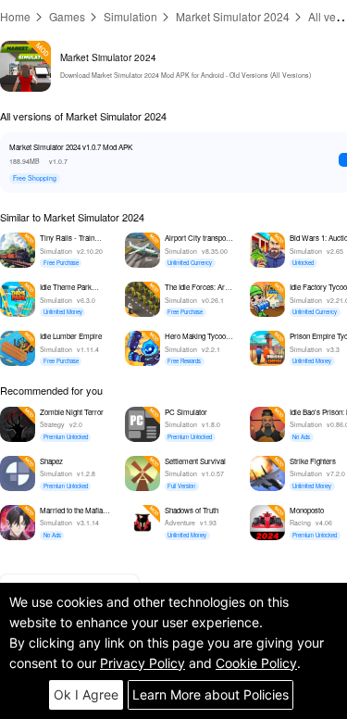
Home (15, 16)
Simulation (130, 16)
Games (67, 16)
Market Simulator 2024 (233, 16)
